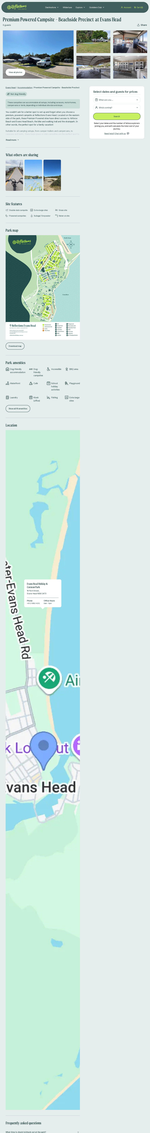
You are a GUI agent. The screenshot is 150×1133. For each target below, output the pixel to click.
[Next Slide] (76, 175)
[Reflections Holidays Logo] (17, 7)
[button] (116, 100)
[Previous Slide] (9, 175)
